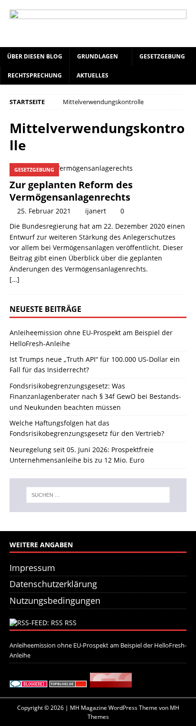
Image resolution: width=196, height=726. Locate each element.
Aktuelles (92, 75)
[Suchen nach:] (98, 495)
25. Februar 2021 (44, 210)
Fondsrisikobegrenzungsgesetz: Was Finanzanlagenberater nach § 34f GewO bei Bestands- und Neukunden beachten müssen (95, 396)
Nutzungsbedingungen (55, 600)
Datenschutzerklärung (53, 584)
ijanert (95, 210)
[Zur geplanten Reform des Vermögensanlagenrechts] (98, 168)
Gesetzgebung (162, 56)
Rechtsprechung (35, 75)
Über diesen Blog (34, 56)
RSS (71, 622)
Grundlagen (97, 56)
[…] (15, 279)
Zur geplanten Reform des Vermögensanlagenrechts (71, 190)
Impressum (32, 567)
